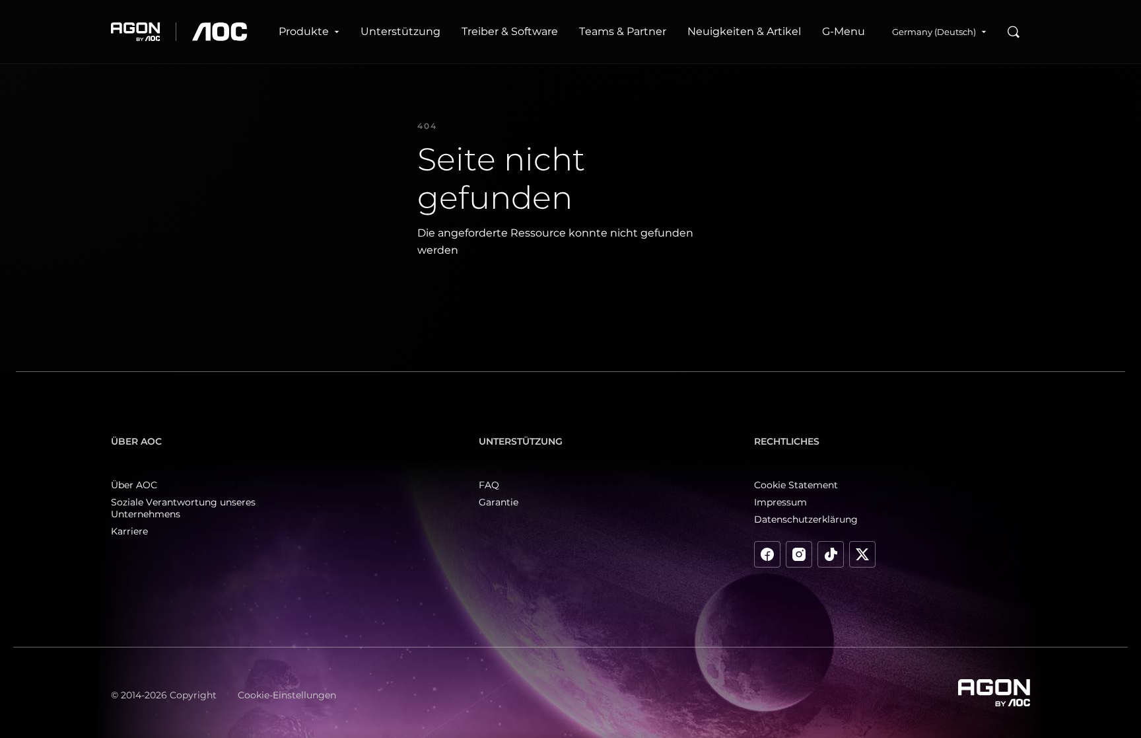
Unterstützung (400, 31)
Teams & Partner (622, 31)
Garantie (498, 502)
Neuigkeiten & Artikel (744, 31)
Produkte (304, 31)
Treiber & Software (510, 31)
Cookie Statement (796, 485)
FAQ (489, 485)
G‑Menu (843, 31)
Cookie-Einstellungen (287, 695)
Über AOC (134, 485)
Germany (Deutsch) (934, 31)
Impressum (780, 502)
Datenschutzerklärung (806, 519)
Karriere (129, 531)
